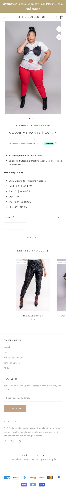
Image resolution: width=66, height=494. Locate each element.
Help (6, 352)
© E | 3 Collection (33, 455)
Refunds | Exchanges (13, 357)
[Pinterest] (20, 441)
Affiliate (7, 368)
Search (7, 346)
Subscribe (15, 408)
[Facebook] (5, 441)
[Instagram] (12, 441)
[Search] (56, 17)
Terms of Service (12, 362)
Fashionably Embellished (33, 125)
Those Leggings (33, 316)
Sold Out (33, 237)
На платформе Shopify (44, 459)
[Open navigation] (4, 17)
